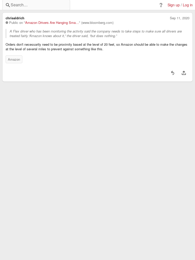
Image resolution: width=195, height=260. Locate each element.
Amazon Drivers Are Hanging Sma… (52, 22)
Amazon (14, 59)
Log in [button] (188, 5)
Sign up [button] (174, 5)
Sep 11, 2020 (179, 18)
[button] (161, 5)
